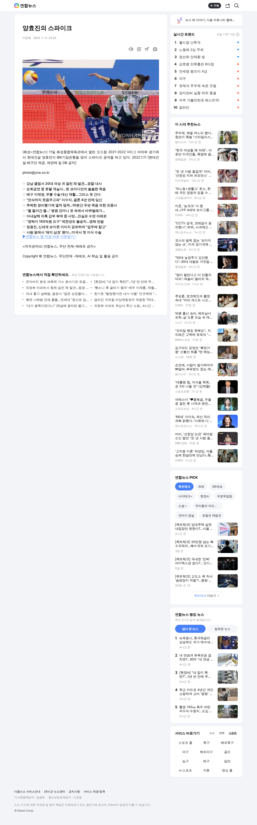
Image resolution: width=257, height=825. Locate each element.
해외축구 (227, 743)
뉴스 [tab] (212, 733)
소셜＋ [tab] (182, 506)
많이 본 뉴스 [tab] (190, 629)
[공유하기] (227, 5)
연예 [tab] (221, 733)
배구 (206, 761)
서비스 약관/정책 (94, 791)
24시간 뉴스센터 (54, 791)
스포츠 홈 (185, 743)
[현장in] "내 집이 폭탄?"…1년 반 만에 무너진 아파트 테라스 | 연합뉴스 (125, 282)
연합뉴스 (28, 6)
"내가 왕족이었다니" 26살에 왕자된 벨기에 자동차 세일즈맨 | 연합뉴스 (57, 306)
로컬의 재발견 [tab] (211, 515)
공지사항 (74, 791)
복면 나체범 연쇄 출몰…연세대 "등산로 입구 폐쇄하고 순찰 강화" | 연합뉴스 (57, 300)
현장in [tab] (204, 496)
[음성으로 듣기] (131, 49)
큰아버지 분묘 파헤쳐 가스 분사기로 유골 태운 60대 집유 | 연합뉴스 (57, 282)
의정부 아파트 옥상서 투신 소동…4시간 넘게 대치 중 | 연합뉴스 (125, 306)
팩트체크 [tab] (184, 486)
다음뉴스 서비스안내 (27, 791)
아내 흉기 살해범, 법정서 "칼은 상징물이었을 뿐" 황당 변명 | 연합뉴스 (57, 294)
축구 (206, 743)
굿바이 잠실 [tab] (186, 515)
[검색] (238, 5)
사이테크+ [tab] (185, 496)
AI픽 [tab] (201, 486)
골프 (227, 752)
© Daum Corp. (24, 810)
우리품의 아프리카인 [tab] (209, 506)
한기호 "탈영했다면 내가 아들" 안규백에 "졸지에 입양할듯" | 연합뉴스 (125, 294)
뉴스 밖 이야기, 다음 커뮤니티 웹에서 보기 (213, 20)
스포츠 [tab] (233, 733)
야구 (185, 752)
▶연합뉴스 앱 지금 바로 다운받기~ (49, 237)
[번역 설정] (139, 49)
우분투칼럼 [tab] (224, 496)
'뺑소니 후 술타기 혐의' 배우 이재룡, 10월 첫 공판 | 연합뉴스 (125, 288)
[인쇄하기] (155, 49)
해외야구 (206, 752)
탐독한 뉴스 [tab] (222, 629)
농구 (185, 761)
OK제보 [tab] (217, 486)
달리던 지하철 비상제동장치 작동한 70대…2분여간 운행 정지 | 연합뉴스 (125, 300)
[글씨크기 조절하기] (147, 49)
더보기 (205, 596)
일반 (227, 761)
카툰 (206, 770)
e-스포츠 (185, 770)
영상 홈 (227, 770)
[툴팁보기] (237, 34)
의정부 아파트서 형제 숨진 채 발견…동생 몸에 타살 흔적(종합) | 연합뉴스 (57, 288)
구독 (216, 5)
